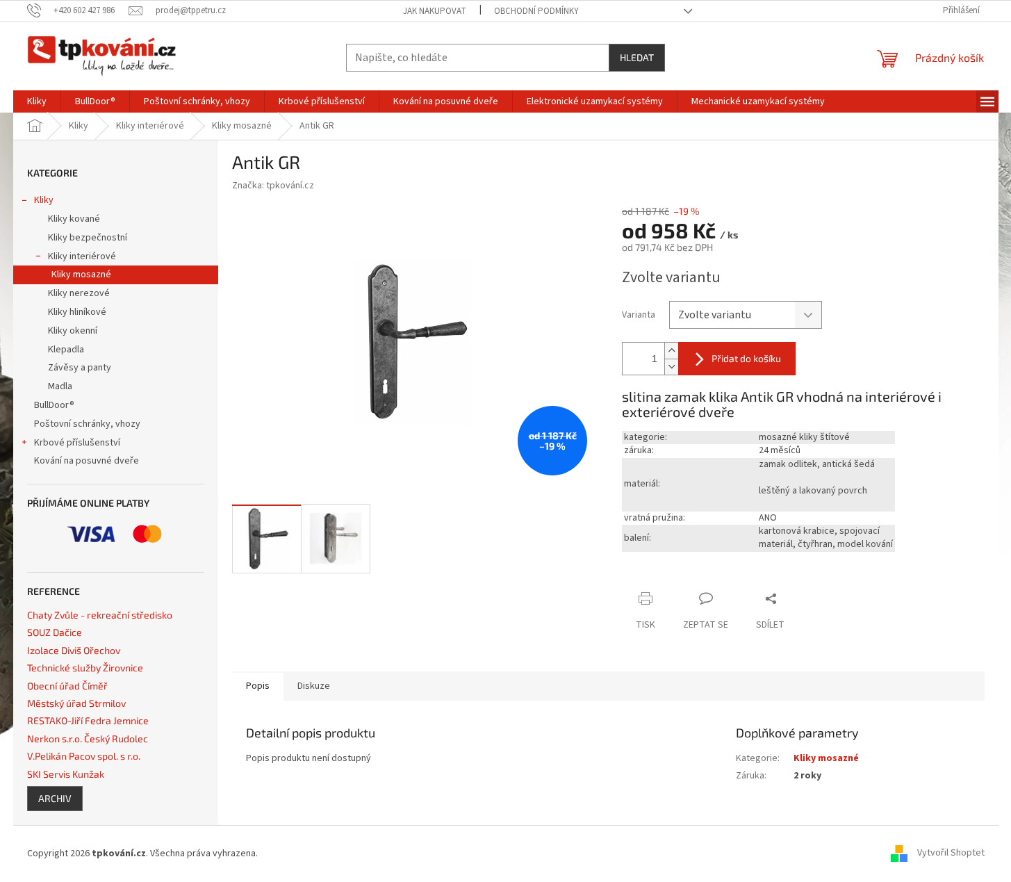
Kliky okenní (72, 331)
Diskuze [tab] (313, 686)
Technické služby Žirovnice (85, 667)
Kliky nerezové (79, 293)
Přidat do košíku (746, 358)
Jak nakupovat (434, 11)
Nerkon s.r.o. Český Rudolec (87, 738)
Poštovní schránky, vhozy (87, 424)
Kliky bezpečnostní (87, 238)
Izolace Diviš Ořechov (73, 650)
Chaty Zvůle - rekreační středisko (99, 615)
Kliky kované (74, 219)
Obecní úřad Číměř (67, 685)
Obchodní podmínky (536, 11)
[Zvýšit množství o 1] (671, 351)
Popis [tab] (258, 686)
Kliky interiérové (82, 256)
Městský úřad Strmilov (76, 703)
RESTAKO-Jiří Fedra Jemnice (88, 720)
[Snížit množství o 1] (671, 367)
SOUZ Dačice (54, 632)
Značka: (273, 186)
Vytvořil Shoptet (951, 853)
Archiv (55, 798)
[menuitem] (36, 101)
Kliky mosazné (81, 274)
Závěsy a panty (79, 368)
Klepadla (66, 350)
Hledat (637, 57)
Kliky (44, 200)
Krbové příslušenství (77, 443)
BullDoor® (54, 405)
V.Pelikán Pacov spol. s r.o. (83, 756)
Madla (60, 386)
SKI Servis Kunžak (65, 774)
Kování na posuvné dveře (86, 461)
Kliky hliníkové (77, 312)
